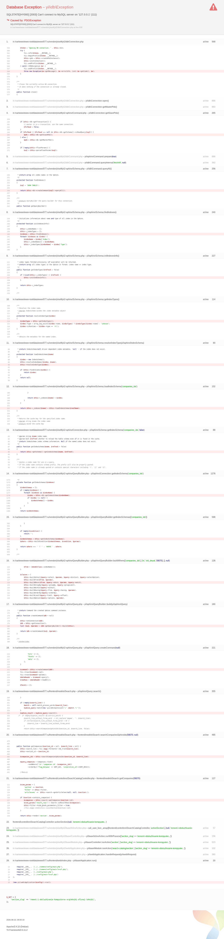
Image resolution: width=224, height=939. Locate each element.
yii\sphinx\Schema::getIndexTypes (102, 299)
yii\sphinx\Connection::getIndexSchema (109, 473)
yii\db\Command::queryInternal (99, 162)
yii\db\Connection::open (96, 101)
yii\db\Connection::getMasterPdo (101, 107)
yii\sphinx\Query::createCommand (100, 648)
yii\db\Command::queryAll (98, 169)
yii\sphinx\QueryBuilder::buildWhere (107, 561)
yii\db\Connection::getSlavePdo (103, 113)
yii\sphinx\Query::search (89, 691)
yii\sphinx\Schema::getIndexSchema (106, 430)
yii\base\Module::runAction (99, 848)
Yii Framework (13, 930)
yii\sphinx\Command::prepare (98, 156)
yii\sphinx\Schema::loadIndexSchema (104, 386)
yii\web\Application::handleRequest (104, 854)
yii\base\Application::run (84, 860)
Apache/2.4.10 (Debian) (17, 927)
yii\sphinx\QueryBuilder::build (97, 604)
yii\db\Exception (59, 7)
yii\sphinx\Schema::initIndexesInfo (102, 256)
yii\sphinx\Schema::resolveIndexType (104, 343)
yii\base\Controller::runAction (97, 842)
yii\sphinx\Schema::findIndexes (101, 212)
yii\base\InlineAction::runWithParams (103, 836)
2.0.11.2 (23, 930)
